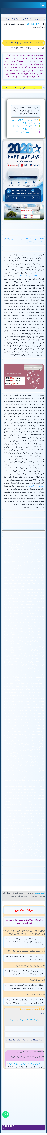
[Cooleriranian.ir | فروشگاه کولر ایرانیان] (23, 171)
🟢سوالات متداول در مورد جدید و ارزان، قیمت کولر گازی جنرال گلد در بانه (25, 127)
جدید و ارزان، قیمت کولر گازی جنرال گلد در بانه (25, 1063)
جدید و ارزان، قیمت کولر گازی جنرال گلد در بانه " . (25, 1019)
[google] (8, 1126)
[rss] (11, 1126)
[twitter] (6, 1126)
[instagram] (13, 1126)
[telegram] (3, 1129)
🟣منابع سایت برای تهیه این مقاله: (27, 132)
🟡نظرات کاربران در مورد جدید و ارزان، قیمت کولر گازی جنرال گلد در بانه (25, 121)
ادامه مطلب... (39, 893)
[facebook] (3, 1126)
